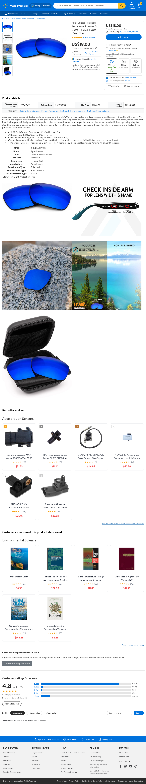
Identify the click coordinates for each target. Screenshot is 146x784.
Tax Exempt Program (69, 772)
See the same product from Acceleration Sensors (123, 523)
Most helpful (51, 713)
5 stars (36, 684)
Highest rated (34, 713)
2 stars (36, 693)
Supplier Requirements (12, 772)
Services (25, 13)
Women (32, 18)
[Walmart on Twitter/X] (125, 766)
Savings (34, 13)
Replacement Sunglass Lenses (98, 111)
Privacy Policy (95, 756)
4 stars (36, 687)
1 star (37, 696)
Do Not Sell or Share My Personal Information (99, 772)
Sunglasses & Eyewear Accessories (72, 111)
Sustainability (8, 768)
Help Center (72, 739)
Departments (12, 13)
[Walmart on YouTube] (130, 766)
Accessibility (66, 764)
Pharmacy (83, 13)
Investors (6, 764)
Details (127, 81)
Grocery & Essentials (49, 13)
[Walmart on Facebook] (120, 766)
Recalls (63, 760)
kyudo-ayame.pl (130, 78)
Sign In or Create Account (48, 739)
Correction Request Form (17, 663)
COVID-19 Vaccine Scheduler (73, 752)
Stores (34, 756)
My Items (104, 13)
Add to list (115, 86)
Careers (93, 13)
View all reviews (12, 703)
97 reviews (91, 38)
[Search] (122, 6)
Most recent (17, 713)
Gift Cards (36, 768)
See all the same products (133, 645)
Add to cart (123, 37)
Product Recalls (67, 768)
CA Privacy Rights (97, 760)
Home (4, 18)
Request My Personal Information (98, 765)
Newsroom (7, 760)
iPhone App (123, 752)
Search (138, 713)
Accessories (40, 18)
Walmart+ (36, 764)
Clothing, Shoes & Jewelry (18, 18)
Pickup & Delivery (68, 13)
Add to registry (133, 86)
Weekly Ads (107, 739)
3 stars (36, 690)
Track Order (89, 739)
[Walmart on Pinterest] (135, 766)
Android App (124, 756)
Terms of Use (95, 752)
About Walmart (9, 752)
